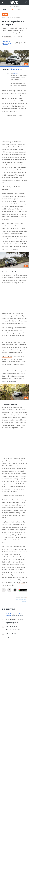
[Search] (26, 2)
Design (4, 371)
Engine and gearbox (8, 313)
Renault (17, 530)
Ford (9, 527)
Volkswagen (8, 500)
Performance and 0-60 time (10, 275)
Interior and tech (7, 356)
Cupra (3, 585)
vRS (24, 582)
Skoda (6, 91)
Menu (2, 2)
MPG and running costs (9, 342)
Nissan (25, 527)
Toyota (22, 535)
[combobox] (2, 9)
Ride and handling (7, 328)
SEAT (10, 466)
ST (19, 582)
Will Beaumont (8, 36)
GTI (22, 582)
